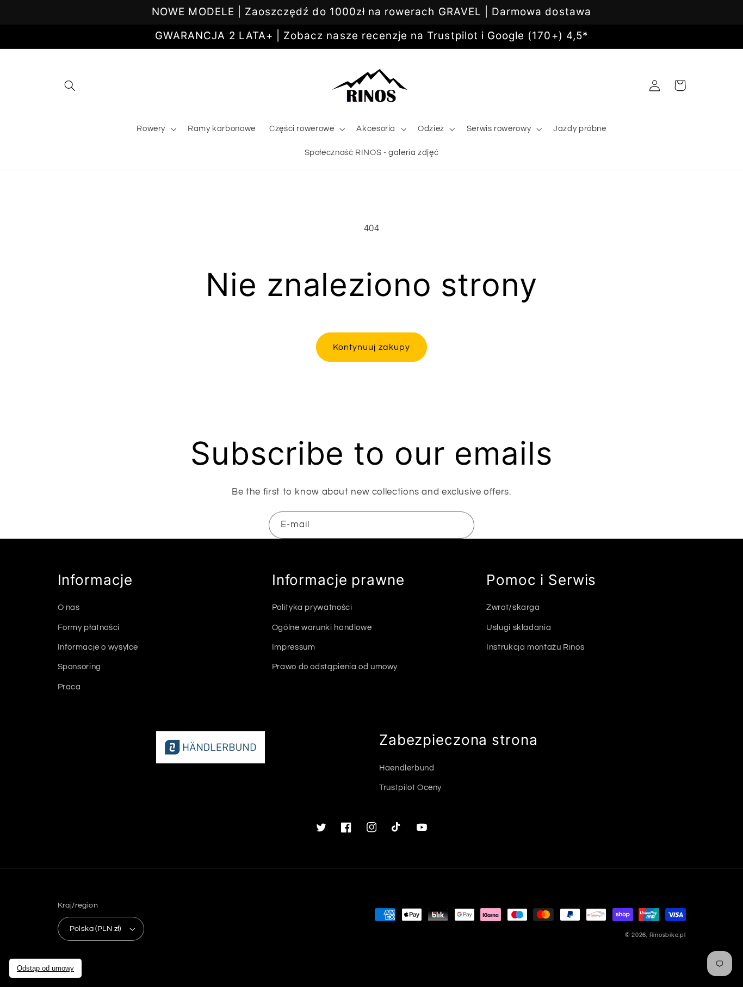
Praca (69, 687)
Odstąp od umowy (45, 968)
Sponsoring (79, 667)
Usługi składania (518, 628)
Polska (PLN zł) (95, 929)
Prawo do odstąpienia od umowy (335, 667)
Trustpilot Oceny (410, 788)
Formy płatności (89, 628)
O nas (69, 607)
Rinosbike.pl (667, 935)
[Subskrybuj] (461, 524)
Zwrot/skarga (513, 607)
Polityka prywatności (312, 607)
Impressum (293, 647)
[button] (70, 85)
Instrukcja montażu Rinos (535, 647)
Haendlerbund (407, 768)
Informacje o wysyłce (98, 647)
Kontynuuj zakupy (371, 347)
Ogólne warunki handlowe (322, 628)
